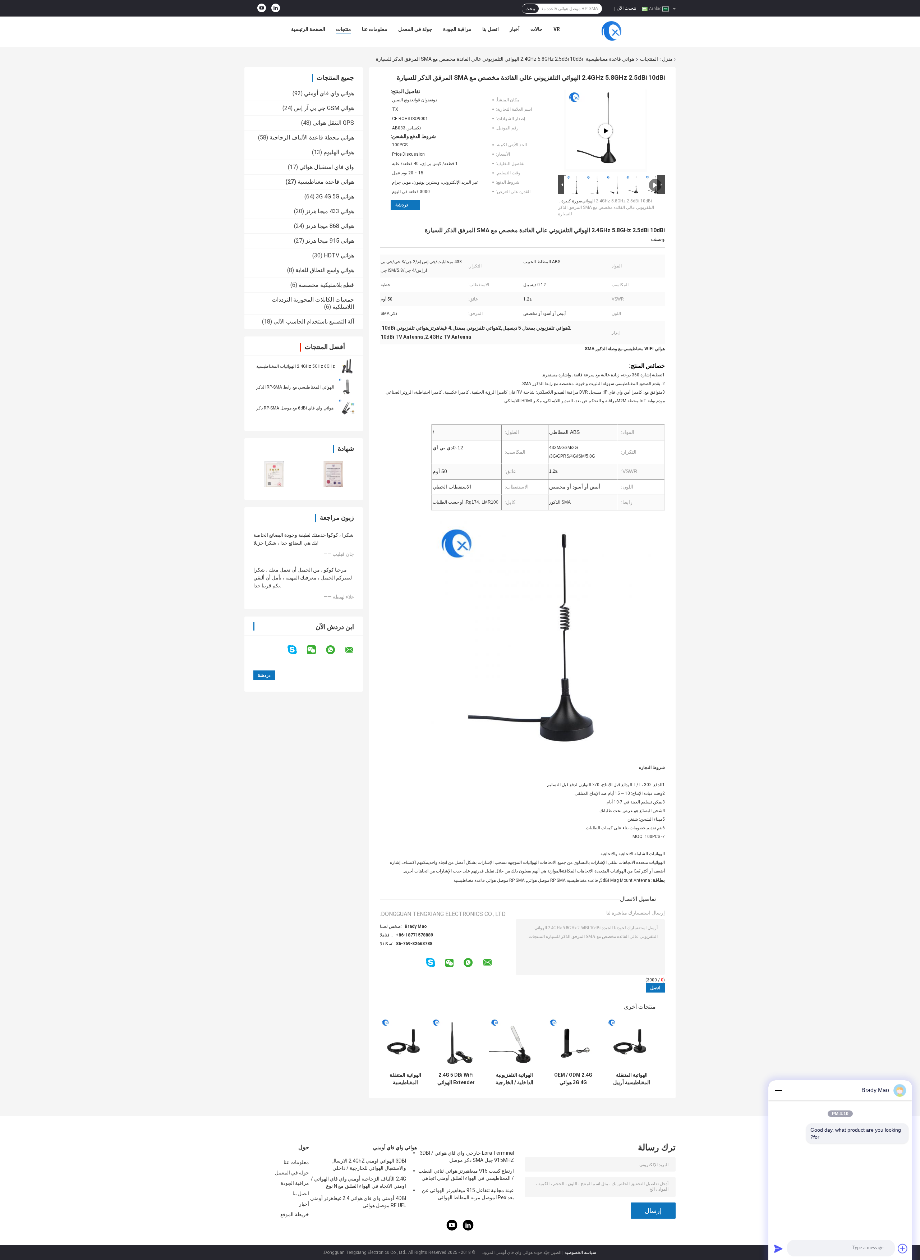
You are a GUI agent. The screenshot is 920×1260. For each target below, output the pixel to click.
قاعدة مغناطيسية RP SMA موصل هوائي (562, 880)
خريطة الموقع (294, 1214)
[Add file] (903, 1248)
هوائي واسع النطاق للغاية (324, 270)
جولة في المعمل (415, 29)
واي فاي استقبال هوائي (326, 167)
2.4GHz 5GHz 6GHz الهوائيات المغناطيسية (295, 366)
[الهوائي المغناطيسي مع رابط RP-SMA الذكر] (346, 386)
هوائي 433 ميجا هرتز (329, 211)
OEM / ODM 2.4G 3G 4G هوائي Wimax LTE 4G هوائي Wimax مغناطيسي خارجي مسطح (573, 1079)
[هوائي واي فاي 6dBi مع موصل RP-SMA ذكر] (346, 407)
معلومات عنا (374, 29)
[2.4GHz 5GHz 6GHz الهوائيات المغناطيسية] (346, 366)
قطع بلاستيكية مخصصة (326, 284)
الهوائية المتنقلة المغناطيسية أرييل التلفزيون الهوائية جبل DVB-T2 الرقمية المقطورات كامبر (632, 1079)
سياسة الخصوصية (580, 1252)
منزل (667, 59)
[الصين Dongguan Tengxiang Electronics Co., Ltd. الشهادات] (274, 474)
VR (556, 29)
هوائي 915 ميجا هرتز (329, 240)
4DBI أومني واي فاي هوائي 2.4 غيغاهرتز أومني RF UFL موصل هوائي (358, 1201)
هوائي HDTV (339, 255)
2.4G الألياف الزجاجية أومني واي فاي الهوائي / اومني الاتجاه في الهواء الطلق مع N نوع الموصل (358, 1183)
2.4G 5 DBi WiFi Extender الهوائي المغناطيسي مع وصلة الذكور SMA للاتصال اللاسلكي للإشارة (456, 1079)
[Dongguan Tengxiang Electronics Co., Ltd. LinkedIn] (275, 8)
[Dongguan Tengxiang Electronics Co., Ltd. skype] (297, 650)
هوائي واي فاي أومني (329, 93)
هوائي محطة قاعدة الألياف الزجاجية (312, 137)
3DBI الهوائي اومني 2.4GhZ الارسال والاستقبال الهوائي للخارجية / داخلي (368, 1164)
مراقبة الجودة (457, 29)
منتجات (343, 29)
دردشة (401, 204)
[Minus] (778, 1090)
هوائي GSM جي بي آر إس (324, 108)
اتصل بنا (490, 29)
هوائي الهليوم (338, 152)
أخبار (515, 29)
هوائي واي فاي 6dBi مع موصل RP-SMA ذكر (295, 408)
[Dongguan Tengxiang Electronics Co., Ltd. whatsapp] (335, 650)
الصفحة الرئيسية (308, 29)
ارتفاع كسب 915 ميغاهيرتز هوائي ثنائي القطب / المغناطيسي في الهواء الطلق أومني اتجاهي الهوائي (466, 1175)
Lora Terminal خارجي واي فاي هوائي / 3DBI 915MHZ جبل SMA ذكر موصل (467, 1156)
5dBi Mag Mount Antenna (625, 880)
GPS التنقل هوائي (333, 122)
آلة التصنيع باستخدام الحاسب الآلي (313, 321)
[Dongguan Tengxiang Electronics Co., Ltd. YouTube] (261, 8)
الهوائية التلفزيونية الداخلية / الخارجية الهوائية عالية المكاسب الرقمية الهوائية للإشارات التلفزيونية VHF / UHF (514, 1079)
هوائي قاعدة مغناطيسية (610, 59)
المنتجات (649, 59)
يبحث (530, 8)
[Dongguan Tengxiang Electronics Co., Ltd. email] (354, 650)
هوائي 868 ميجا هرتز (329, 226)
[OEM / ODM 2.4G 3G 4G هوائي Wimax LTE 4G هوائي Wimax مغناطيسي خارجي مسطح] (573, 1043)
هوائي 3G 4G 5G (335, 196)
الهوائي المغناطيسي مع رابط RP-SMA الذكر (295, 387)
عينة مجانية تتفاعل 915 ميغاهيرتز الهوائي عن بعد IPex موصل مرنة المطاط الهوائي (468, 1193)
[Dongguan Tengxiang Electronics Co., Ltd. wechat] (316, 650)
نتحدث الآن (626, 8)
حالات (536, 29)
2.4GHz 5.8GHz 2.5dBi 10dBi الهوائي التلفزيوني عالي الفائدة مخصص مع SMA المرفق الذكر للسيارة (606, 207)
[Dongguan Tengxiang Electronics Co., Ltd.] (611, 31)
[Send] (778, 1248)
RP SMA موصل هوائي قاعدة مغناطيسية (489, 880)
